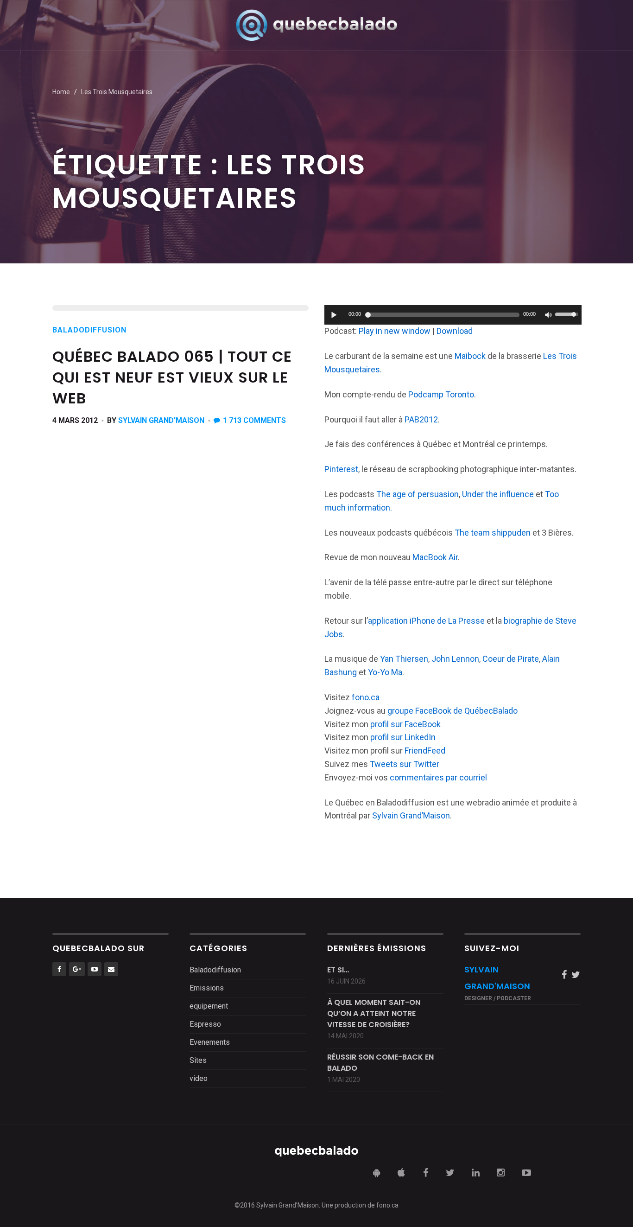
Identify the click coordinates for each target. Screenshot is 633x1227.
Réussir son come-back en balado (380, 1063)
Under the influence (498, 494)
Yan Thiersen (404, 659)
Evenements (210, 1042)
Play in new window (394, 331)
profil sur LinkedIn (403, 737)
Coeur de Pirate (510, 659)
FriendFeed (425, 750)
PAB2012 (421, 419)
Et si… (338, 970)
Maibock (470, 356)
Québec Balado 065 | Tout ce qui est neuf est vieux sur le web (172, 377)
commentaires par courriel (438, 777)
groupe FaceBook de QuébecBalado (452, 711)
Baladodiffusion (89, 330)
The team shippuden (493, 532)
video (199, 1078)
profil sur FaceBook (405, 724)
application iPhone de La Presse (426, 621)
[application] (453, 315)
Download (455, 331)
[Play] (334, 315)
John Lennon (455, 659)
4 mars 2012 (75, 420)
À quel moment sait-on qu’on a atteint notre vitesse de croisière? (373, 1013)
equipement (209, 1006)
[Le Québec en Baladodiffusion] (316, 24)
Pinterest (341, 469)
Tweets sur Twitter (404, 764)
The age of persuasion (417, 494)
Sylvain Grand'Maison (161, 420)
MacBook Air (435, 557)
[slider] (568, 313)
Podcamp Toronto (441, 394)
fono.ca (366, 697)
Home (61, 92)
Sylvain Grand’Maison (411, 815)
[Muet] (547, 315)
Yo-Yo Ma (385, 672)
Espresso (205, 1024)
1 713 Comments (254, 420)
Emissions (207, 988)
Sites (198, 1060)
